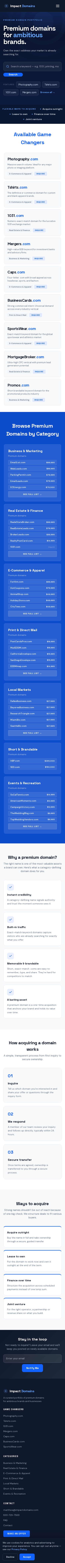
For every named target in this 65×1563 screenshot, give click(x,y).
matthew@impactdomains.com (20, 1509)
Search (13, 74)
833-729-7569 (11, 1515)
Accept (27, 1557)
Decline (10, 1557)
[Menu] (57, 6)
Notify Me (32, 1368)
